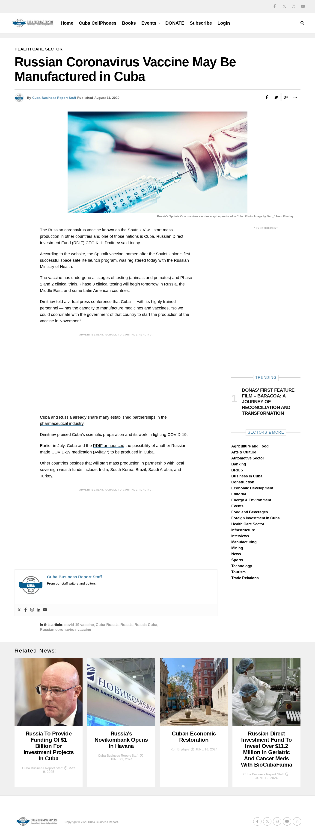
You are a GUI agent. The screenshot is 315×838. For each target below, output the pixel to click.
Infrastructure (243, 530)
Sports (237, 560)
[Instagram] (32, 610)
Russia (126, 625)
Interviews (240, 536)
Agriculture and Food (250, 446)
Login (223, 23)
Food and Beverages (249, 512)
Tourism (238, 572)
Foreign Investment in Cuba (255, 518)
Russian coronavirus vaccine (65, 630)
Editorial (238, 494)
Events (148, 23)
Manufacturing (244, 542)
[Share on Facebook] (267, 97)
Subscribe (201, 23)
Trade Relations (245, 578)
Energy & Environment (251, 500)
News (236, 554)
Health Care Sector (247, 524)
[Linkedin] (38, 610)
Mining (237, 548)
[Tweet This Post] (276, 97)
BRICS (237, 470)
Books (129, 23)
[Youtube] (45, 610)
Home (67, 23)
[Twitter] (19, 610)
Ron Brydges (179, 749)
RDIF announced (108, 445)
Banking (238, 464)
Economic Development (252, 488)
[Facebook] (26, 610)
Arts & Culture (243, 452)
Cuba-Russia (107, 625)
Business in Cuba (246, 476)
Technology (241, 566)
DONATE (174, 23)
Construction (242, 482)
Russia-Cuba (145, 625)
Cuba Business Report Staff (54, 98)
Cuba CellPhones (97, 23)
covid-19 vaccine (79, 625)
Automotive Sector (247, 458)
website (78, 254)
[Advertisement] (116, 370)
